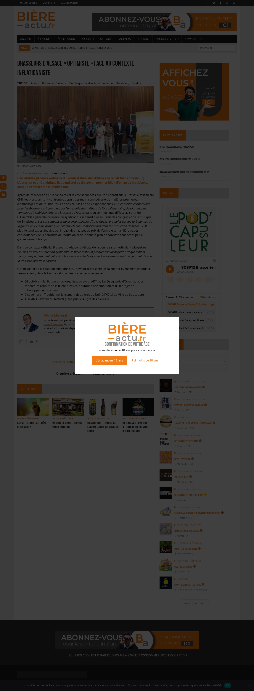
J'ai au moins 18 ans (109, 360)
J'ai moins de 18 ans (144, 360)
